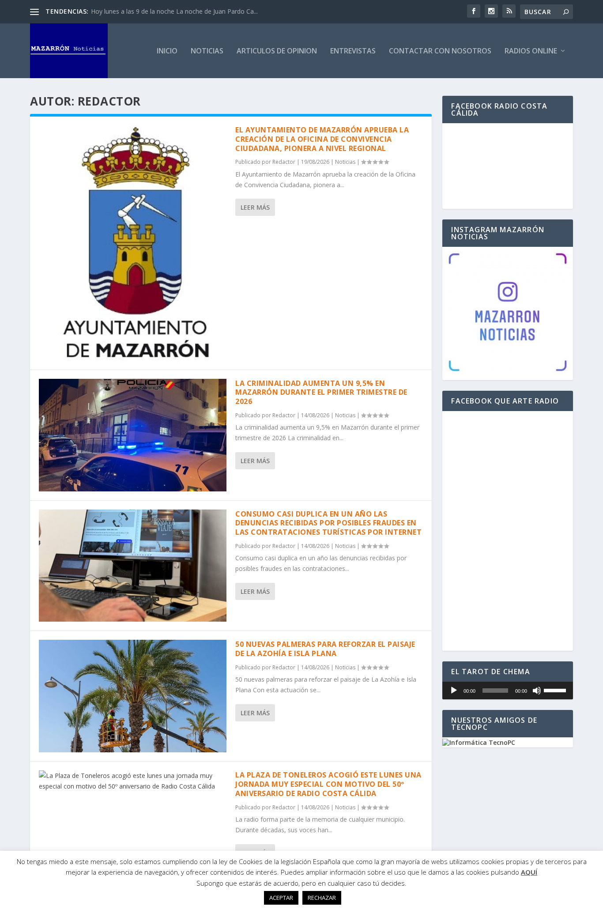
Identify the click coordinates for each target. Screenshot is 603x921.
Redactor (283, 162)
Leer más (255, 207)
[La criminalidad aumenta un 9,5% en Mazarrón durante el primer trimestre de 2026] (132, 435)
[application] (507, 690)
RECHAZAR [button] (322, 898)
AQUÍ (529, 872)
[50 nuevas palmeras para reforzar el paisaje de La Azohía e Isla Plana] (132, 696)
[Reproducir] (453, 690)
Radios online (531, 51)
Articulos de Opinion (277, 51)
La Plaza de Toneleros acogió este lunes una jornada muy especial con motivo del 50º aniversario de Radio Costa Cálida (328, 784)
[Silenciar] (536, 690)
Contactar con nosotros (440, 51)
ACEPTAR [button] (281, 898)
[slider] (556, 690)
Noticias (207, 51)
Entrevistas (353, 51)
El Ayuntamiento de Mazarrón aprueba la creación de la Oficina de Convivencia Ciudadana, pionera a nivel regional (322, 139)
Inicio (167, 51)
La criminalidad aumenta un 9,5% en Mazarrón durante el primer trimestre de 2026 (321, 392)
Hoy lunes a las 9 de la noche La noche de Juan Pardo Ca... (174, 11)
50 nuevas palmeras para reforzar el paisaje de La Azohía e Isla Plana (325, 648)
